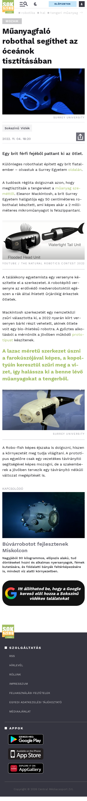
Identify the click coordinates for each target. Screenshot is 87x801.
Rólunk (15, 674)
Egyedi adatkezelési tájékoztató (35, 702)
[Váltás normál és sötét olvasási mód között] (35, 4)
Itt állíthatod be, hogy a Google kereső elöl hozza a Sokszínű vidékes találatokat (49, 593)
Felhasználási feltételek (29, 693)
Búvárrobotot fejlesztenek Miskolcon (35, 547)
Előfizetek (63, 4)
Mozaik (12, 21)
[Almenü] (23, 4)
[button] (81, 12)
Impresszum (18, 683)
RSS (12, 656)
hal (42, 13)
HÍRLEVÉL (16, 665)
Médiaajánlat (20, 711)
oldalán (75, 169)
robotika (28, 13)
